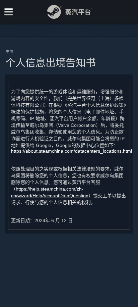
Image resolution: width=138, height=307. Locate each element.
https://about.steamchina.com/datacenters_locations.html (71, 151)
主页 (9, 51)
